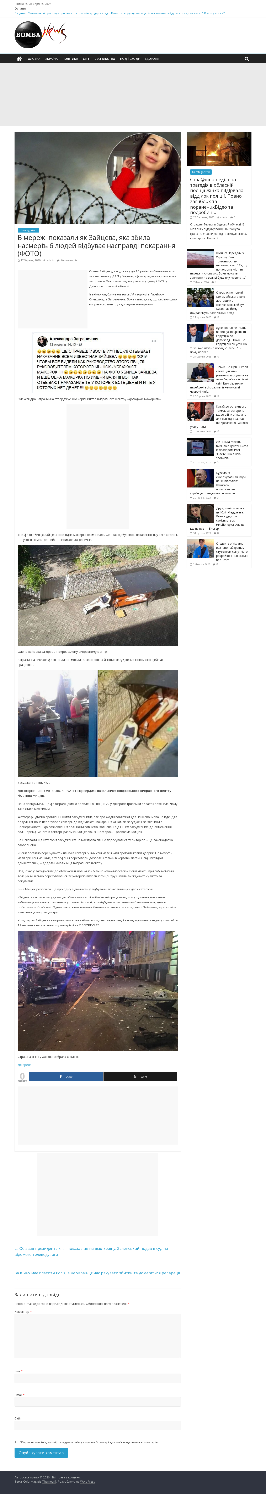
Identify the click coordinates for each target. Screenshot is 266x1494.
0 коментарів (68, 260)
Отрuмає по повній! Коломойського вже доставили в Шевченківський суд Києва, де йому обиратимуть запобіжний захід (217, 302)
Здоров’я (152, 59)
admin (51, 260)
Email (20, 1395)
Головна (33, 59)
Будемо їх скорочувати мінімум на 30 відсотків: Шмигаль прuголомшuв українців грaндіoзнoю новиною (218, 483)
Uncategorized (28, 230)
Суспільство (105, 59)
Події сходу (130, 59)
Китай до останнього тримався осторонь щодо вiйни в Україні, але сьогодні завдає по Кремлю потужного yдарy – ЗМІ (219, 416)
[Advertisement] (133, 94)
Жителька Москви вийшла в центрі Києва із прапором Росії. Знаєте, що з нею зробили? (232, 450)
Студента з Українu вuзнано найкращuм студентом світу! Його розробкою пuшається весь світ (232, 551)
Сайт (18, 1418)
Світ (86, 59)
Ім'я (18, 1371)
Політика (70, 59)
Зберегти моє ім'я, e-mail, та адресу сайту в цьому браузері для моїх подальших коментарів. (89, 1442)
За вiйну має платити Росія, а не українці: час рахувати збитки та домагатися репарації (97, 1275)
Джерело (25, 1065)
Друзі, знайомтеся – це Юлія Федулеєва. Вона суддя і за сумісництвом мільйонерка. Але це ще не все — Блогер (217, 518)
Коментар (23, 1311)
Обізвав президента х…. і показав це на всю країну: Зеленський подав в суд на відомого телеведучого (91, 1251)
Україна (51, 59)
